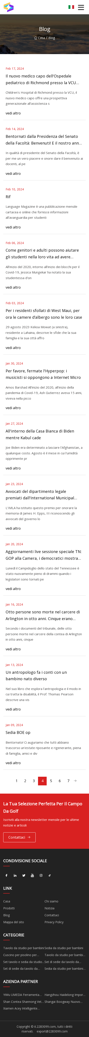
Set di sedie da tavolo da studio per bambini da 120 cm (21, 969)
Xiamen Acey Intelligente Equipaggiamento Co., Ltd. (21, 1009)
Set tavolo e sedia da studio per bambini (22, 962)
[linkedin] (15, 875)
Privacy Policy (54, 922)
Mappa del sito (13, 922)
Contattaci (16, 837)
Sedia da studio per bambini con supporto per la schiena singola (63, 969)
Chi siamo (51, 901)
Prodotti (9, 908)
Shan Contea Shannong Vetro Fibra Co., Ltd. (23, 1002)
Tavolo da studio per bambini (23, 948)
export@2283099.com (52, 1031)
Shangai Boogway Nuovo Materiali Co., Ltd (62, 1002)
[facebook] (6, 875)
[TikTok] (49, 875)
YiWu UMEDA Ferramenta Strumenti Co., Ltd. (21, 995)
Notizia (49, 908)
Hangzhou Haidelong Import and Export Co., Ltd (64, 995)
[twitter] (24, 875)
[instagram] (41, 875)
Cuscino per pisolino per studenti (20, 955)
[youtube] (32, 875)
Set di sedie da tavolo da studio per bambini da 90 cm (64, 962)
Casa (41, 38)
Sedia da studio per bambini (63, 948)
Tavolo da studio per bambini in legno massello (64, 955)
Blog (6, 915)
